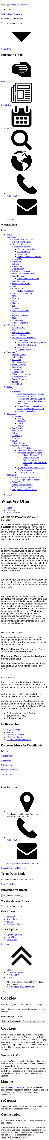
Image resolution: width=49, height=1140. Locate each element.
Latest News (12, 937)
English (15, 301)
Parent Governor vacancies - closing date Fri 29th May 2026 (30, 407)
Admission (22, 254)
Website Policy (13, 975)
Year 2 (20, 426)
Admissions (17, 266)
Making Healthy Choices (33, 455)
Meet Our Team (19, 244)
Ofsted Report (18, 269)
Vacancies (16, 391)
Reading (15, 298)
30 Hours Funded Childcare (29, 256)
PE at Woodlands (24, 448)
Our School (11, 237)
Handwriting (17, 320)
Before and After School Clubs (30, 467)
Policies (15, 264)
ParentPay (11, 917)
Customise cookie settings (33, 1021)
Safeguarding (17, 357)
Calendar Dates (7, 128)
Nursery (20, 418)
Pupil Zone (11, 413)
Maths (14, 296)
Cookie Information (15, 972)
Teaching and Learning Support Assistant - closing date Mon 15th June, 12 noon (31, 401)
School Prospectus (14, 919)
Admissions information (22, 484)
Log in (9, 494)
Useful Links (17, 384)
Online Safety (18, 372)
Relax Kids (22, 347)
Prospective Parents (15, 924)
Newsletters (6, 105)
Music (14, 318)
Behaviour (16, 359)
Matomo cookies (15, 1087)
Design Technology (20, 310)
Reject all (6, 1021)
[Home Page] (11, 14)
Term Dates (17, 367)
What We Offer (18, 327)
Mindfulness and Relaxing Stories (31, 342)
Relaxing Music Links (26, 345)
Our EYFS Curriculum (22, 293)
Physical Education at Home (29, 453)
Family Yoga (22, 340)
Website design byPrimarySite (20, 987)
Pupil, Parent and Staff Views (24, 489)
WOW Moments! (24, 470)
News (9, 386)
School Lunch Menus (21, 374)
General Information (26, 249)
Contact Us (17, 259)
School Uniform (19, 364)
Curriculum (11, 286)
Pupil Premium (18, 281)
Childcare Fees (23, 251)
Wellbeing (11, 325)
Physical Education (20, 315)
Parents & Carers (14, 352)
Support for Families (21, 332)
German (15, 438)
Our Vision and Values (21, 242)
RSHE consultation (25, 291)
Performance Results (21, 271)
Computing (17, 308)
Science (15, 433)
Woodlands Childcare (21, 247)
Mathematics (17, 431)
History (15, 313)
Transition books (19, 354)
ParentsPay (6, 81)
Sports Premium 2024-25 (28, 278)
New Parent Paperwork (22, 487)
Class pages (17, 416)
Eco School (17, 428)
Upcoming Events (14, 935)
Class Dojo (17, 369)
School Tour (17, 482)
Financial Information (21, 283)
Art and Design (18, 443)
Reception (21, 421)
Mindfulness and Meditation (24, 337)
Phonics (15, 303)
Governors (16, 261)
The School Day (19, 362)
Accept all (16, 1021)
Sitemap (10, 970)
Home (9, 234)
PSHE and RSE (19, 288)
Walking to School (31, 457)
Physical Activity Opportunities (30, 450)
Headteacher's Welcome (22, 239)
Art (13, 305)
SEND (15, 381)
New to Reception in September (25, 480)
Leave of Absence (19, 379)
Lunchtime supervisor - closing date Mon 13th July (30, 395)
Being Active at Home (32, 460)
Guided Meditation (25, 350)
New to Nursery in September (25, 477)
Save (25, 1137)
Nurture (15, 330)
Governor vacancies (26, 411)
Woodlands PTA (19, 377)
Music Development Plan (23, 274)
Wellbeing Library (20, 335)
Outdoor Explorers (20, 323)
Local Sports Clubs (25, 472)
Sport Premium (18, 276)
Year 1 (20, 423)
